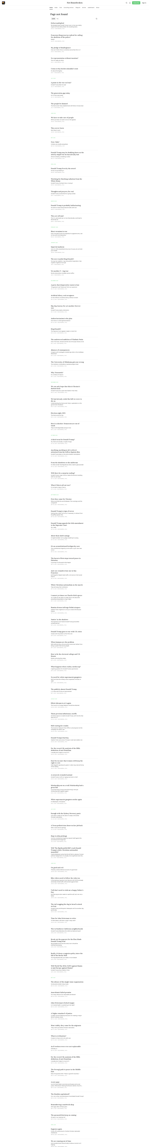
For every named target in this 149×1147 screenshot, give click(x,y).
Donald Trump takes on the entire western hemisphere (65, 454)
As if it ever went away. (57, 95)
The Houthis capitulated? (60, 1094)
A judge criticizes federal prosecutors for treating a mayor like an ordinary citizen (66, 1016)
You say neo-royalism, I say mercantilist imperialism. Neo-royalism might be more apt (66, 261)
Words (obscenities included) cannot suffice (62, 273)
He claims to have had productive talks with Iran (64, 207)
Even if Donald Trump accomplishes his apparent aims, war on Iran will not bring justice (66, 234)
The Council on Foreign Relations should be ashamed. (65, 705)
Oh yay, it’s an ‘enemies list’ (58, 1117)
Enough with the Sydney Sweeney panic (66, 813)
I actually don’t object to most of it (60, 752)
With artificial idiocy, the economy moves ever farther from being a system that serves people (66, 645)
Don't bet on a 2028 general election (60, 320)
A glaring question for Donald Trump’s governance (64, 669)
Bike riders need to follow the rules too (65, 878)
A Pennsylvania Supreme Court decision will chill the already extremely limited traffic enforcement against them (67, 881)
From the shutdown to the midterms (64, 463)
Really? (53, 39)
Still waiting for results (59, 726)
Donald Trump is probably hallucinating (66, 205)
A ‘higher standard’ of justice (61, 1013)
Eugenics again (56, 1129)
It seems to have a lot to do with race (61, 1038)
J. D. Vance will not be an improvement (61, 691)
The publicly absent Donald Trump (64, 689)
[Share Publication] (129, 2)
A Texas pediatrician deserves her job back (67, 825)
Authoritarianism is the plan (61, 318)
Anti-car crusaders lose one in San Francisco (63, 572)
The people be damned (59, 104)
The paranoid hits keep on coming (63, 1115)
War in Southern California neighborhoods (67, 929)
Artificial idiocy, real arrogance (62, 295)
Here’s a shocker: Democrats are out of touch (65, 425)
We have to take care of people (62, 118)
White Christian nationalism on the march (67, 585)
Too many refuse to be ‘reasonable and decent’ (63, 994)
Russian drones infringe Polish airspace (65, 607)
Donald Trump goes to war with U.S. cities (66, 632)
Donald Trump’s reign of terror (62, 511)
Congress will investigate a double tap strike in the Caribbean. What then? (67, 352)
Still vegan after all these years (59, 1106)
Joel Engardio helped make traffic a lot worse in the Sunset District (66, 575)
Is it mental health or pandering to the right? (63, 1005)
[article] (74, 26)
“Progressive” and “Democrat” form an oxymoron (64, 287)
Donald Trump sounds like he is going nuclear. (63, 193)
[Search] (126, 2)
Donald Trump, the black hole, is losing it (62, 183)
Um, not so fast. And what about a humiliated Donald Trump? (67, 1096)
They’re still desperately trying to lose (61, 428)
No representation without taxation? (64, 58)
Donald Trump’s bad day (60, 738)
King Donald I (56, 329)
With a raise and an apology (58, 827)
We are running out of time (61, 1141)
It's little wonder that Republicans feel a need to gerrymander (67, 464)
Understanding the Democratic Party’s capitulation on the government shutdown (66, 403)
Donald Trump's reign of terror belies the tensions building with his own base (66, 476)
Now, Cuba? (55, 142)
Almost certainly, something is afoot (60, 156)
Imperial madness (57, 247)
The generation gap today (60, 93)
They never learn (57, 128)
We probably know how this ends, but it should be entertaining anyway (64, 944)
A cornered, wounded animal (61, 775)
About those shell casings (60, 536)
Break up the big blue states (58, 658)
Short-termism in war (59, 231)
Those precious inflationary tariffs (64, 714)
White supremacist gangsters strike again (66, 799)
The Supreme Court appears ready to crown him (64, 331)
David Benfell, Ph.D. (60, 28)
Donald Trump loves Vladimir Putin (60, 970)
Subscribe (136, 3)
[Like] (52, 31)
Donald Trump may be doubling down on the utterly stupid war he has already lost (67, 153)
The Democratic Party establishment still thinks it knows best (67, 106)
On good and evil (57, 868)
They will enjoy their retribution (59, 587)
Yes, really (53, 527)
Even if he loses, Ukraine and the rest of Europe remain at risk (67, 341)
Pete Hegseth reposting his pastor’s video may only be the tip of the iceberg (67, 765)
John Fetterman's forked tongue (62, 1003)
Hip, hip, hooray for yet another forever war (66, 307)
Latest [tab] (53, 18)
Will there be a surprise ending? (63, 473)
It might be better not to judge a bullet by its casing (64, 538)
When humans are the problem (62, 642)
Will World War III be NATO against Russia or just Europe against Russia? (66, 967)
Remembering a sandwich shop (62, 1105)
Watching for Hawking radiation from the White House (66, 180)
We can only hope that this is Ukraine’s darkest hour (65, 387)
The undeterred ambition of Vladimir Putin (67, 339)
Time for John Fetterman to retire (63, 918)
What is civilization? (58, 1036)
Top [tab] (57, 18)
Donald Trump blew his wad (58, 85)
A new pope (55, 1082)
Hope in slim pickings (59, 836)
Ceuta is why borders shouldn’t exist (64, 69)
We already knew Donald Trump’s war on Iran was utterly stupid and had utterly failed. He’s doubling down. (66, 26)
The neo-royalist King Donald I (62, 259)
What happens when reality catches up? (66, 667)
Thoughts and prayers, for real (62, 191)
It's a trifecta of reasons (57, 374)
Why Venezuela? (57, 372)
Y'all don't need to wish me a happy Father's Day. (67, 891)
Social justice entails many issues (59, 984)
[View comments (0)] (62, 31)
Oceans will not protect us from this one (61, 633)
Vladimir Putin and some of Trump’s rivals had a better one (66, 740)
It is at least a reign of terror (58, 487)
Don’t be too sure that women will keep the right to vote (67, 762)
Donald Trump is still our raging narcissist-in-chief (64, 777)
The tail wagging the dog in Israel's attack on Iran (66, 905)
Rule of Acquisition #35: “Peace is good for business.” (65, 1073)
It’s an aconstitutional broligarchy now (65, 546)
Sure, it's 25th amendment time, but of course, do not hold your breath (66, 249)
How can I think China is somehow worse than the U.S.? (66, 50)
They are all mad (57, 216)
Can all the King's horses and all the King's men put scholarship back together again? (64, 790)
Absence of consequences (60, 350)
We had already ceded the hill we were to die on (66, 400)
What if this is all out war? (61, 485)
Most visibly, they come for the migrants (66, 1025)
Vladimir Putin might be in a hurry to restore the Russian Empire (66, 610)
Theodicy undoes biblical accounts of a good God (64, 869)
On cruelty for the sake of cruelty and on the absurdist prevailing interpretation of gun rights (65, 598)
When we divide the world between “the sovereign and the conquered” (66, 502)
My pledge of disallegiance (61, 48)
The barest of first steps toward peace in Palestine (66, 559)
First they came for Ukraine (61, 499)
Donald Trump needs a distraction (60, 310)
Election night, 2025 (58, 413)
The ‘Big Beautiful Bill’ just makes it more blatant (64, 957)
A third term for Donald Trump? (63, 439)
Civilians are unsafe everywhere (59, 144)
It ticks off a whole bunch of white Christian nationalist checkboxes (65, 1131)
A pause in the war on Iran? (61, 83)
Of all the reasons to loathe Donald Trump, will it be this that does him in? (67, 716)
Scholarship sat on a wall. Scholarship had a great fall (67, 786)
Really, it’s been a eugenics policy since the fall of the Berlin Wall (67, 954)
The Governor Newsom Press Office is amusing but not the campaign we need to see (66, 728)
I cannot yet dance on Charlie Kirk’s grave (66, 595)
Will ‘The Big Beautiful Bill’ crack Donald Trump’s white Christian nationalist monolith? (66, 850)
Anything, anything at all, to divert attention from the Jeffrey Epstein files (65, 451)
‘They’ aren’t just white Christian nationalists (62, 1027)
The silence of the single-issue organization (67, 982)
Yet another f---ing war (59, 271)
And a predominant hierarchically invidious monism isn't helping (66, 1144)
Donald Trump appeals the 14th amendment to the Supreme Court (67, 524)
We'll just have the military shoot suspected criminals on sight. (66, 680)
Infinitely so (54, 1048)
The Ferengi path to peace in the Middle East (66, 1070)
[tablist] (55, 18)
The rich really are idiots (57, 60)
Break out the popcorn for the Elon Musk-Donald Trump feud (66, 940)
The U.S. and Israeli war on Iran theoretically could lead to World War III (66, 218)
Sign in (144, 3)
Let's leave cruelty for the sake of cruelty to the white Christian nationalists (65, 816)
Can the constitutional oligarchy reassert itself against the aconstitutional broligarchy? (66, 838)
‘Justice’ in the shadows (59, 619)
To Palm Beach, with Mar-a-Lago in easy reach (63, 920)
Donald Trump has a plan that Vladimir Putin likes (64, 390)
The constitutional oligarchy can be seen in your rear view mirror (66, 549)
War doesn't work (55, 130)
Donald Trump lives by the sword (63, 168)
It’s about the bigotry (56, 71)
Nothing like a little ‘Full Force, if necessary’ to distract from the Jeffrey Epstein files (67, 514)
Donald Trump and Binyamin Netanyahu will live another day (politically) (67, 909)
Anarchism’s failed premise (61, 992)
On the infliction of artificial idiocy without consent (64, 297)
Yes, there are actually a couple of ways (61, 441)
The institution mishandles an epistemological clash (64, 364)
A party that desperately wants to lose (65, 285)
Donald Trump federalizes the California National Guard (66, 931)
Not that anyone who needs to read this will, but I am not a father (66, 895)
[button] (51, 7)
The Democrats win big (57, 415)
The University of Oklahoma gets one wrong (67, 362)
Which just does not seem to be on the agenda (63, 119)
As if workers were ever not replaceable (66, 1046)
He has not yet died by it (57, 170)
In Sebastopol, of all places (58, 801)
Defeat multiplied (57, 23)
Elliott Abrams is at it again (61, 703)
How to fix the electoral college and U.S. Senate (65, 655)
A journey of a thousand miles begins (61, 562)
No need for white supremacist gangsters (66, 677)
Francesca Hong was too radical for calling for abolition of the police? (66, 36)
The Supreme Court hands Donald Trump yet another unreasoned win (65, 622)
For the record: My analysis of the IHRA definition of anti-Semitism (65, 749)
